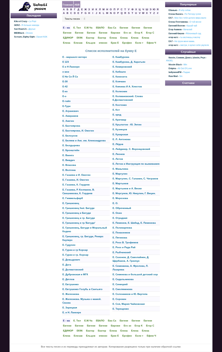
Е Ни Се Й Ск (70, 76)
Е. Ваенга (68, 155)
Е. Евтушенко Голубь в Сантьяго (82, 289)
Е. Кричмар (119, 119)
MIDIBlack (19, 33)
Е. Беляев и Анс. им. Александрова (84, 140)
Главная (68, 4)
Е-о (64, 96)
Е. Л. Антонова (121, 139)
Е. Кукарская (120, 134)
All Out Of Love (185, 68)
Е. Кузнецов (120, 129)
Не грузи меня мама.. (184, 41)
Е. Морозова (120, 198)
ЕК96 (80, 37)
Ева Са (112, 27)
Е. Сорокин (119, 299)
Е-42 (65, 86)
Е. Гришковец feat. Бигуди (78, 208)
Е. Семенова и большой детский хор (135, 274)
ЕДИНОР (68, 37)
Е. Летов (118, 159)
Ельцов (90, 42)
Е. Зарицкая (69, 307)
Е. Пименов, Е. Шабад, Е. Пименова (134, 222)
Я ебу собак (184, 10)
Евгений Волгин (177, 25)
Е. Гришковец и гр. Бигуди (78, 218)
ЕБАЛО (100, 27)
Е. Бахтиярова (71, 125)
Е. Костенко (120, 104)
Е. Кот (116, 109)
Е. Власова (69, 165)
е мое (65, 71)
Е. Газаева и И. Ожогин (76, 174)
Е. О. (115, 203)
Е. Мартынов (120, 183)
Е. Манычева (120, 168)
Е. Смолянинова (122, 289)
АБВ (77, 4)
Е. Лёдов (118, 144)
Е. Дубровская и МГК (75, 274)
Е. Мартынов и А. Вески (127, 188)
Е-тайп (66, 101)
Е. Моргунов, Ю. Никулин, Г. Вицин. (134, 193)
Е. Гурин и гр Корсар (75, 250)
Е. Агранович (70, 111)
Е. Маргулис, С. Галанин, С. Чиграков (135, 178)
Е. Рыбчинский (122, 252)
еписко (103, 42)
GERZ (17, 25)
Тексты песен (72, 19)
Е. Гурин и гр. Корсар (75, 254)
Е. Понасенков (121, 232)
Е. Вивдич (68, 160)
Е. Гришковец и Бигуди (76, 213)
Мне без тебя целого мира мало (190, 18)
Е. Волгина (69, 170)
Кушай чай (192, 25)
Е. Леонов (119, 154)
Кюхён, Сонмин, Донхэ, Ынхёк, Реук (187, 57)
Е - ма (66, 27)
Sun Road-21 (20, 29)
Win (185, 64)
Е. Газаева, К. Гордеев (76, 184)
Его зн (127, 32)
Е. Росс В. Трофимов (125, 242)
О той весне (195, 22)
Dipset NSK (41, 37)
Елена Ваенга (176, 14)
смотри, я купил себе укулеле (194, 45)
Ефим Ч (151, 42)
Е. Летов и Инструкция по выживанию (136, 164)
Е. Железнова (70, 294)
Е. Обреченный (122, 208)
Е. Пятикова (120, 237)
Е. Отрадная (120, 218)
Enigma (172, 68)
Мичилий (187, 29)
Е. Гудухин (68, 245)
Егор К (139, 32)
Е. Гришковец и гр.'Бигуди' (78, 222)
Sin (180, 76)
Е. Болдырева (71, 145)
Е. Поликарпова (122, 227)
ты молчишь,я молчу (190, 37)
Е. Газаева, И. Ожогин (75, 179)
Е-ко (65, 91)
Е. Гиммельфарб (72, 198)
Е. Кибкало (119, 71)
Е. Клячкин (119, 81)
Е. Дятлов (68, 279)
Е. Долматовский (72, 269)
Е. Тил (77, 27)
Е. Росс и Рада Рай (124, 247)
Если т (139, 42)
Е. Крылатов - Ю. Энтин (127, 124)
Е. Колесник (120, 91)
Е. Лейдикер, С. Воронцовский (131, 149)
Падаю (186, 72)
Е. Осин (117, 213)
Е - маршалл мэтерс (74, 57)
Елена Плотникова (178, 22)
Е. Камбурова (121, 57)
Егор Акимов (175, 29)
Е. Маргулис (120, 173)
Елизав (78, 42)
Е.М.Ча (88, 27)
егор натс (173, 37)
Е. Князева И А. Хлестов (127, 86)
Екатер (90, 37)
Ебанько (173, 10)
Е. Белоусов (70, 135)
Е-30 (65, 81)
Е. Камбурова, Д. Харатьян (129, 61)
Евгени (124, 27)
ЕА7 (171, 18)
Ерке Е (115, 42)
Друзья (31, 29)
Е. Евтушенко (70, 284)
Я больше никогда (30, 25)
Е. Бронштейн (70, 150)
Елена (113, 37)
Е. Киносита (120, 76)
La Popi (32, 21)
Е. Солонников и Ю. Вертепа (130, 294)
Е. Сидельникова (123, 279)
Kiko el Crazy (20, 21)
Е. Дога (66, 264)
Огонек (29, 33)
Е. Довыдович (71, 259)
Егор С (150, 32)
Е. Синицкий (120, 284)
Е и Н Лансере (71, 66)
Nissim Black (175, 64)
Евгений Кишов (176, 33)
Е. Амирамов (70, 116)
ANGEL (169, 61)
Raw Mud (173, 76)
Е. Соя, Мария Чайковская (129, 304)
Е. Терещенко (121, 308)
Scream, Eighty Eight (24, 37)
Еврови (115, 32)
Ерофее (127, 42)
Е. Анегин (68, 120)
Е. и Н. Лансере (71, 312)
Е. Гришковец (70, 203)
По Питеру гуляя (193, 14)
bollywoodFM (175, 72)
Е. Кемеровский (122, 66)
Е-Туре (66, 106)
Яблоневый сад (193, 33)
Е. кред (117, 114)
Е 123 (65, 61)
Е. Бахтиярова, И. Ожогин (78, 130)
